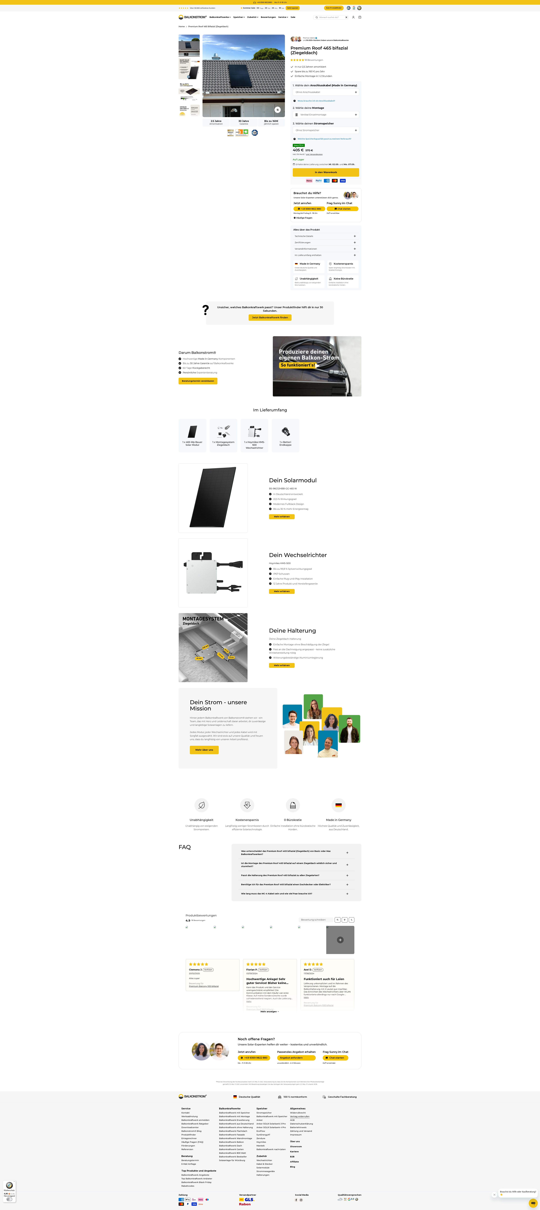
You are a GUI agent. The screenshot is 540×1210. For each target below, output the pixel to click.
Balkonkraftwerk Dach (230, 1145)
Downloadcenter (190, 1127)
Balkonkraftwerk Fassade (232, 1134)
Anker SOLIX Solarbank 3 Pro (271, 1123)
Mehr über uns (204, 750)
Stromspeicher (264, 1112)
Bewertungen (268, 17)
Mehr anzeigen (269, 1011)
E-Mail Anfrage (188, 1164)
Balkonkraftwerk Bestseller (233, 1156)
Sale (293, 17)
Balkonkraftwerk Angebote (195, 1175)
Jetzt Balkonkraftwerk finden (270, 317)
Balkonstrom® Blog (191, 1131)
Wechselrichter (264, 1160)
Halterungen (262, 1175)
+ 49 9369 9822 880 (311, 209)
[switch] (9, 1199)
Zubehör (251, 17)
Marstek (260, 1145)
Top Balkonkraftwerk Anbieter (196, 1178)
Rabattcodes (187, 1186)
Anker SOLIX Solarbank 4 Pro (271, 1127)
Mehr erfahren (282, 516)
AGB (292, 1120)
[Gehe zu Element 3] (189, 92)
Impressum (296, 1134)
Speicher (238, 17)
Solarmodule (262, 1167)
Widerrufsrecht (298, 1112)
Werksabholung (189, 1116)
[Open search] (338, 919)
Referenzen (187, 1149)
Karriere (294, 1151)
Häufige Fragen (304, 218)
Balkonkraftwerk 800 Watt (232, 1153)
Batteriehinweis (298, 1127)
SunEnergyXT (263, 1134)
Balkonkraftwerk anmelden (195, 1120)
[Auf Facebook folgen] (296, 1200)
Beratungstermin (190, 1160)
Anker (259, 1120)
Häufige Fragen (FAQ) (192, 1142)
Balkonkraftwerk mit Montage (234, 1116)
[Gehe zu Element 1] (189, 46)
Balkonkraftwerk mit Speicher (234, 1112)
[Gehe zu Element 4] (189, 116)
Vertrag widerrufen (300, 1116)
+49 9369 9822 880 (255, 1057)
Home (182, 26)
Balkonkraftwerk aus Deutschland (236, 1123)
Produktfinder (188, 1134)
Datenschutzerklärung (301, 1123)
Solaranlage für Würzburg (232, 1160)
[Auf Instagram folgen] (301, 1200)
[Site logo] (193, 1096)
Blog (292, 1167)
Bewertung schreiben (313, 919)
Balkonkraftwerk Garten (231, 1149)
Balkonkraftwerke (219, 17)
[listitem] (200, 940)
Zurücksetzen (346, 17)
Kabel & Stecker (264, 1164)
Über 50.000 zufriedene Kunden (202, 8)
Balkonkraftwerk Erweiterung (234, 1120)
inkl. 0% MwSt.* (299, 154)
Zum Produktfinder (334, 8)
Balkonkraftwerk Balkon (231, 1142)
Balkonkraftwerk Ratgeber (195, 1123)
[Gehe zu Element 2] (189, 69)
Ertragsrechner (189, 1138)
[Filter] (345, 919)
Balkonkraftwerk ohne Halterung (236, 1127)
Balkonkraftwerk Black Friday (196, 1182)
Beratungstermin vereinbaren (198, 381)
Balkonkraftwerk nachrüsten (271, 1149)
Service (282, 17)
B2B (292, 1156)
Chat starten (344, 209)
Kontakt (185, 1112)
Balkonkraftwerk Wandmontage (235, 1138)
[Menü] (14, 1182)
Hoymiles (261, 1142)
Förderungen (188, 1145)
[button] (298, 60)
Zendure (260, 1138)
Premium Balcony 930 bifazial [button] (204, 986)
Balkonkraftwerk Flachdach (233, 1131)
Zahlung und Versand (301, 1131)
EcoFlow (260, 1131)
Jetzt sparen (292, 8)
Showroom (296, 1146)
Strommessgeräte (265, 1171)
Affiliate (294, 1161)
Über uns (295, 1141)
